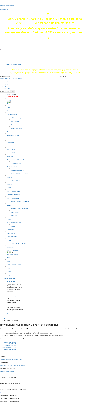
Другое (9, 271)
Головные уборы (12, 114)
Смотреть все (11, 314)
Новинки (9, 100)
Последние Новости (9, 278)
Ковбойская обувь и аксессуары (20, 208)
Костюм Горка (11, 149)
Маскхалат (10, 156)
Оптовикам (22, 365)
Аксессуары (10, 132)
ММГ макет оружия (12, 254)
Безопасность (11, 281)
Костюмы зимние (12, 166)
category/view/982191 (10, 347)
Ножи (8, 107)
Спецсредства (11, 247)
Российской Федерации (48, 70)
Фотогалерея (7, 83)
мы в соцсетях (4, 9)
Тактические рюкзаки (13, 198)
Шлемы (13, 125)
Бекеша (13, 226)
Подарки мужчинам (12, 96)
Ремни (9, 219)
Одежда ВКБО (11, 153)
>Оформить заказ (17, 78)
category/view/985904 (10, 349)
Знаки (8, 261)
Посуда (9, 240)
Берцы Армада (15, 212)
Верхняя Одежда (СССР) (14, 222)
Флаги (9, 257)
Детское (9, 187)
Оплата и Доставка (12, 365)
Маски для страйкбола (13, 194)
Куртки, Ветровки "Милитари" (15, 160)
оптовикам (7, 88)
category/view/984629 (10, 345)
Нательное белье (16, 180)
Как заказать (3, 365)
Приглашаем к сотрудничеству (11, 295)
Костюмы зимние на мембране (19, 173)
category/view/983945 (10, 344)
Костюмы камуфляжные (17, 170)
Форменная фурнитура (13, 104)
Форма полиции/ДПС (13, 135)
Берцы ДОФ (14, 215)
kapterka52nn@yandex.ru (7, 5)
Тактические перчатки (13, 191)
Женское (9, 184)
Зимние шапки (15, 121)
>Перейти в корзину (5, 78)
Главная (6, 81)
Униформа (10, 139)
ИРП (8, 275)
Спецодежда (10, 142)
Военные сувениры (12, 111)
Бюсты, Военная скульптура (15, 264)
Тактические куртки (16, 163)
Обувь (9, 205)
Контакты (6, 86)
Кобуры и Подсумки (12, 250)
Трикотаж (9, 177)
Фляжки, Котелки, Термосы (18, 243)
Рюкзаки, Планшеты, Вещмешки (20, 201)
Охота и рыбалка (12, 236)
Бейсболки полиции (16, 118)
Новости (6, 84)
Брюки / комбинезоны (13, 146)
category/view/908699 (10, 342)
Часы (8, 268)
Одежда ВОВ (11, 229)
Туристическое (11, 233)
